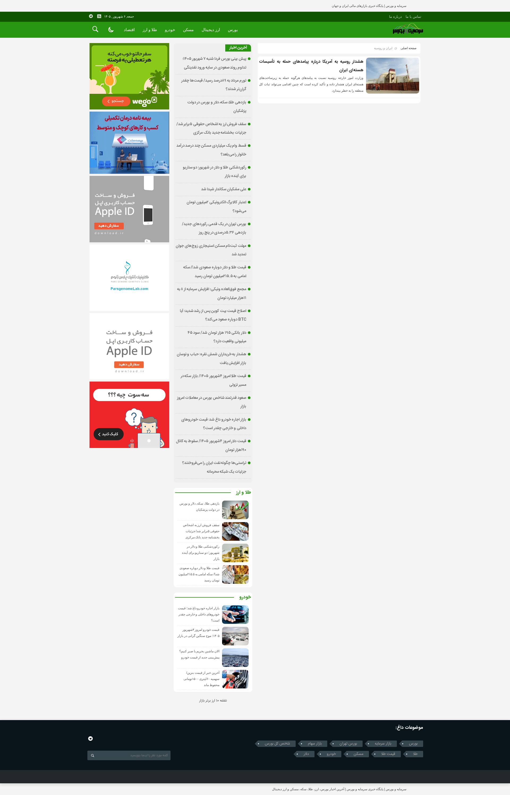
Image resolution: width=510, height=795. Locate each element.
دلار (306, 754)
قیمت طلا (388, 754)
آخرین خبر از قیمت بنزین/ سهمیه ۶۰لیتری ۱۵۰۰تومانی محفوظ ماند (201, 679)
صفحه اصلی (408, 48)
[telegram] (91, 16)
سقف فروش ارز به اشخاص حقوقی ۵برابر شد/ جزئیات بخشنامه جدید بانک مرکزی (201, 531)
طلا (415, 754)
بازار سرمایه (383, 744)
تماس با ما (413, 17)
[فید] (99, 16)
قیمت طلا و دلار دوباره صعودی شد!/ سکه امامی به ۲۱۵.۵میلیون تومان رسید (198, 574)
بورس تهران (348, 744)
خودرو (170, 29)
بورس (233, 29)
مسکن (188, 29)
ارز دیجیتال (211, 29)
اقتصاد (129, 29)
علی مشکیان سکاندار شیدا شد (223, 189)
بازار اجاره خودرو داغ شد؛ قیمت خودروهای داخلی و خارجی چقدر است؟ (198, 614)
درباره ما (395, 17)
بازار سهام (315, 744)
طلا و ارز (150, 29)
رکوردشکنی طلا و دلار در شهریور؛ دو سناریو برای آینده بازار (200, 553)
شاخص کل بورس (277, 744)
